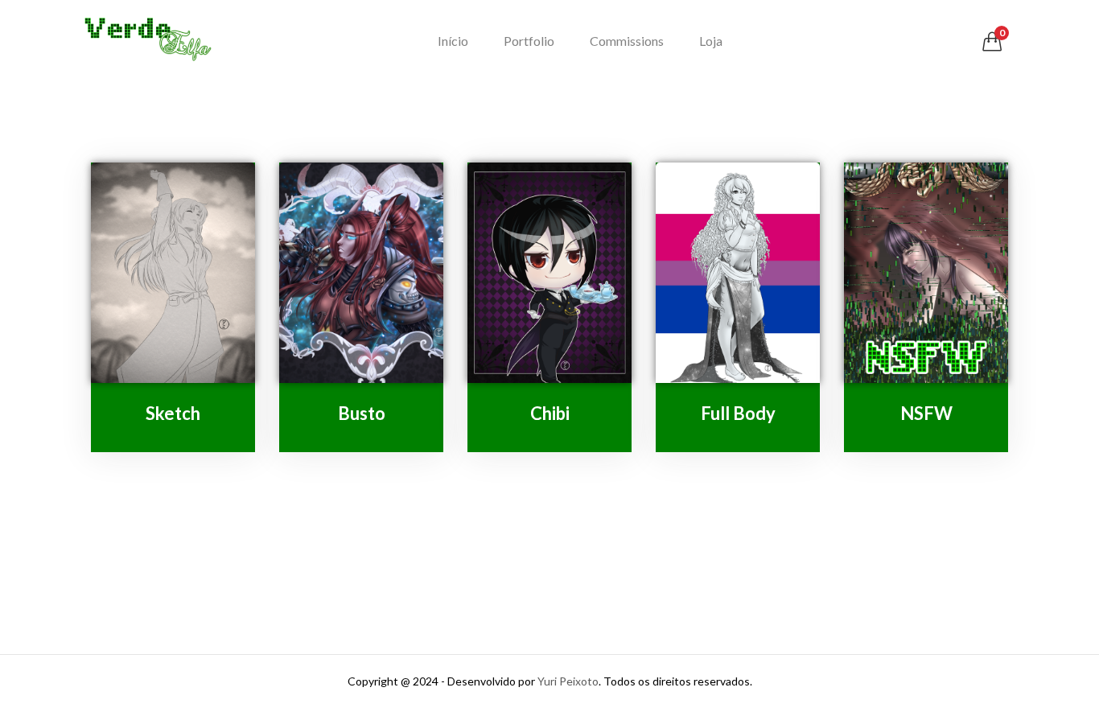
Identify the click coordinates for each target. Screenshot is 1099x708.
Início (453, 40)
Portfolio (529, 40)
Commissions (627, 40)
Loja (710, 40)
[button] (992, 41)
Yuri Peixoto (568, 681)
